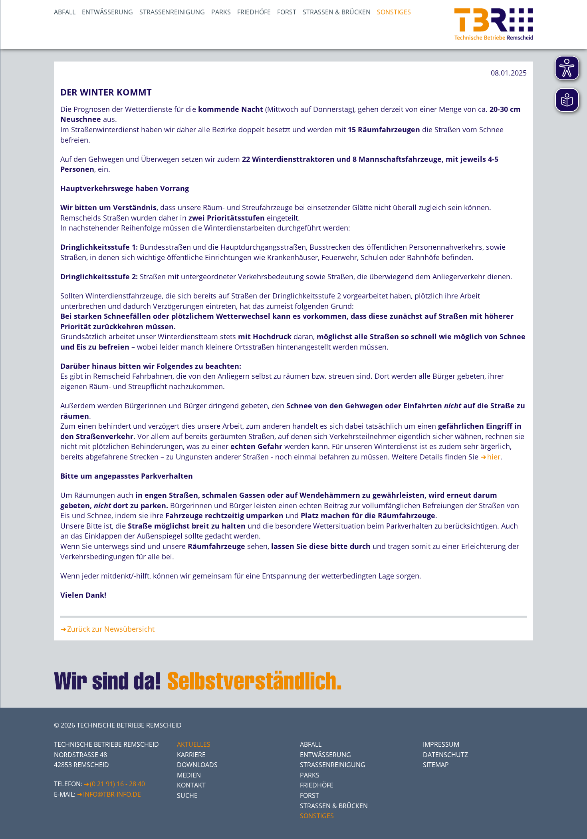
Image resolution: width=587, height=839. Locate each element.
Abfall (64, 12)
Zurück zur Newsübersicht (111, 629)
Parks (221, 12)
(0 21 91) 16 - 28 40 (117, 783)
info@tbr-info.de (112, 794)
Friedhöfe (254, 12)
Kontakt (191, 785)
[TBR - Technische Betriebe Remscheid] (493, 24)
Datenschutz (445, 754)
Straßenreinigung (172, 12)
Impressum (441, 744)
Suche (187, 795)
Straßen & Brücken (337, 12)
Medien (189, 775)
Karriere (191, 754)
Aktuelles (193, 744)
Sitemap (436, 764)
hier (493, 456)
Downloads (197, 764)
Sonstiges (394, 12)
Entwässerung (107, 12)
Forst (286, 12)
